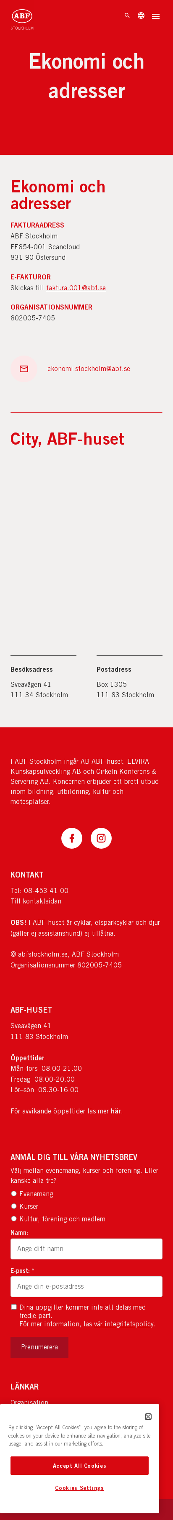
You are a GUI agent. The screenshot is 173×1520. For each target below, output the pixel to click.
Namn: (19, 1232)
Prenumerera (39, 1347)
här (116, 1111)
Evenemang (36, 1194)
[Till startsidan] (22, 16)
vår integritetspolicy (123, 1324)
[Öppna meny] (156, 17)
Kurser (28, 1206)
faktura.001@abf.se (76, 288)
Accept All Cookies (80, 1465)
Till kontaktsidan (35, 901)
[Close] (148, 1416)
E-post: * (22, 1270)
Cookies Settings (79, 1487)
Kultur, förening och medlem (62, 1219)
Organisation (29, 1403)
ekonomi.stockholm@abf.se (88, 369)
